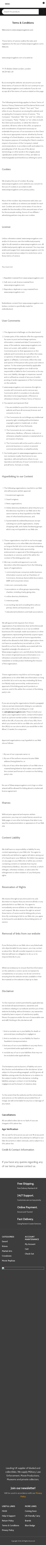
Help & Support (8, 1516)
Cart (27, 1249)
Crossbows (7, 1256)
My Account (30, 1244)
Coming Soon (31, 1511)
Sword (5, 1241)
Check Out (29, 1254)
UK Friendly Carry (32, 1516)
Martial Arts (7, 1251)
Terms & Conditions (10, 1525)
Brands (28, 1520)
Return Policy (8, 1520)
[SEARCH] (41, 11)
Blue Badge (30, 1525)
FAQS (4, 1511)
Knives (5, 1246)
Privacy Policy (8, 1530)
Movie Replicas (8, 1260)
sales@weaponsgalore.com (15, 712)
